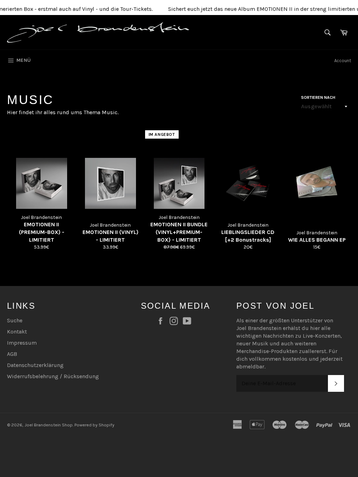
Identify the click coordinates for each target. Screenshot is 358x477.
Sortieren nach (318, 97)
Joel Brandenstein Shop (48, 424)
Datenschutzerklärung (35, 365)
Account (342, 60)
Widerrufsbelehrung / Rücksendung (53, 376)
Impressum (22, 342)
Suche (14, 320)
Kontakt (17, 331)
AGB (12, 354)
